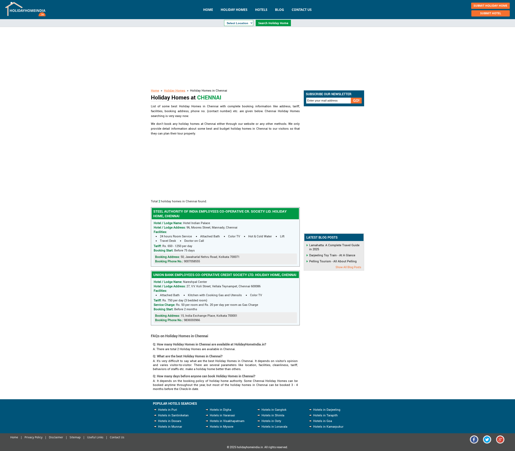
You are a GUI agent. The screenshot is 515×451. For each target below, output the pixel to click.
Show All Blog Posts (348, 267)
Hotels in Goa (322, 421)
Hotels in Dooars (169, 421)
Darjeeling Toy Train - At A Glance (332, 255)
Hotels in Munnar (170, 426)
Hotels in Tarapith (325, 415)
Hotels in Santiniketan (173, 415)
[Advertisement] (257, 58)
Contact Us (302, 9)
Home (208, 9)
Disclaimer (56, 437)
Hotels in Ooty (271, 421)
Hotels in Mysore (221, 426)
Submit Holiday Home (490, 5)
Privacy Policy (33, 437)
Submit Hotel (490, 13)
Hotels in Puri (167, 410)
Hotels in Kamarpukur (328, 426)
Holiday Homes (234, 9)
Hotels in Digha (220, 410)
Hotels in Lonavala (274, 426)
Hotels (261, 9)
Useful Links (95, 437)
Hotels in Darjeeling (326, 410)
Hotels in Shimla (273, 415)
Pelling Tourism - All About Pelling (333, 261)
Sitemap (75, 437)
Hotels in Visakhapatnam (227, 421)
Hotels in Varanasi (222, 415)
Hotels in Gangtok (274, 410)
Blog (279, 9)
